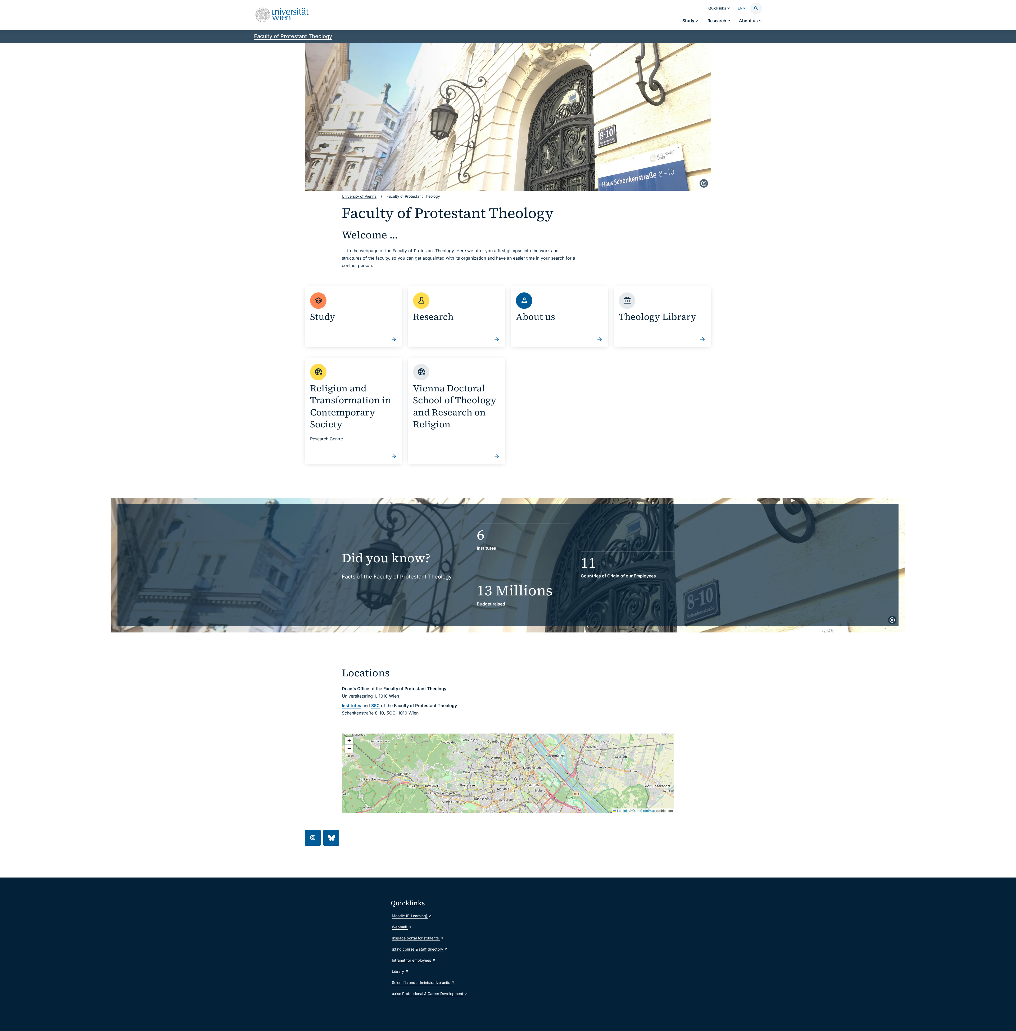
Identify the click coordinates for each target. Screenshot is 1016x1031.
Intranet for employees (412, 960)
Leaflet (621, 810)
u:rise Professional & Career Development (428, 993)
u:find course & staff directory (418, 949)
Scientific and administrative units (421, 982)
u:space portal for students (416, 938)
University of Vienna (359, 196)
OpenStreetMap (643, 810)
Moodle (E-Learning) (410, 916)
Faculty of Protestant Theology (293, 36)
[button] (349, 741)
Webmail (400, 927)
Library (398, 971)
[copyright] (704, 183)
